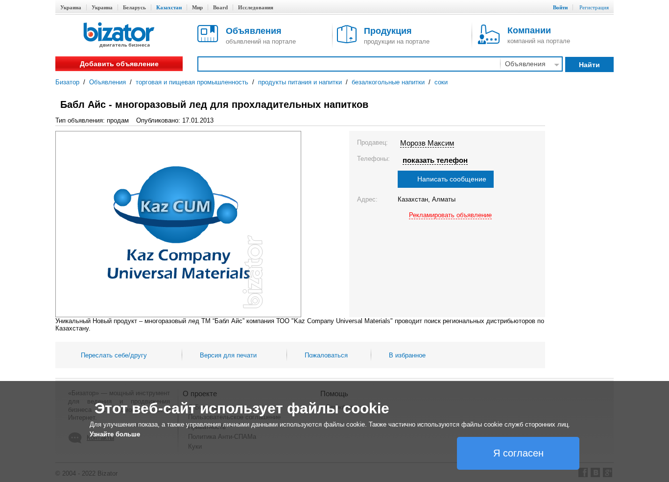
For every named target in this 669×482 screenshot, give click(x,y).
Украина (70, 7)
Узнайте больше (115, 434)
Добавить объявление (119, 64)
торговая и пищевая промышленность (192, 82)
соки (441, 82)
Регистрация (594, 7)
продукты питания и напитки (300, 82)
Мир (197, 7)
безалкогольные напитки (388, 82)
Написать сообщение (451, 179)
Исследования (255, 7)
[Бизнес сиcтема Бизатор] (119, 35)
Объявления (107, 82)
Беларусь (134, 7)
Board (220, 7)
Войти (560, 7)
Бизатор (67, 82)
